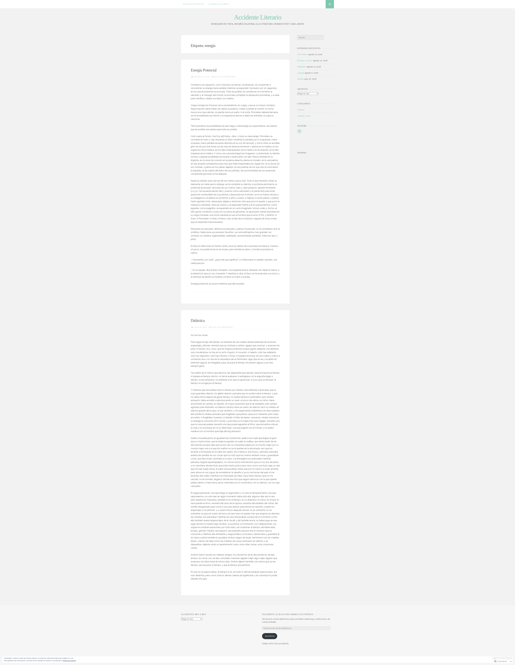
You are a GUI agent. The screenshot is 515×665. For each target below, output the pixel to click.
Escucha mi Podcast (193, 4)
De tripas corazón (305, 61)
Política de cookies (69, 661)
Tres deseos (302, 54)
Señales (300, 79)
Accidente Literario (257, 17)
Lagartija (300, 73)
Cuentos (300, 110)
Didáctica (198, 320)
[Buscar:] (310, 37)
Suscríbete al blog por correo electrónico (287, 614)
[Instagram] (299, 131)
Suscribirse (269, 636)
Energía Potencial (203, 70)
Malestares (301, 67)
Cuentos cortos (304, 116)
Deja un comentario (225, 77)
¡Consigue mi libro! (219, 4)
